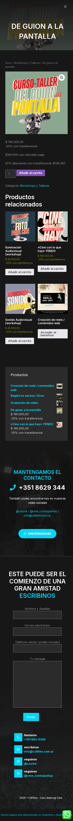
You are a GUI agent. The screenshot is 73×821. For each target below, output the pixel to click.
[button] (61, 77)
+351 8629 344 (42, 487)
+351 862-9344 (34, 739)
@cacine (21, 511)
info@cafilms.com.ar (37, 515)
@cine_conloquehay (43, 511)
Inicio (8, 63)
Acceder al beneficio (48, 334)
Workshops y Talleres (27, 63)
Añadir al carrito (30, 173)
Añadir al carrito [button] (19, 272)
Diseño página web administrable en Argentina (27, 814)
